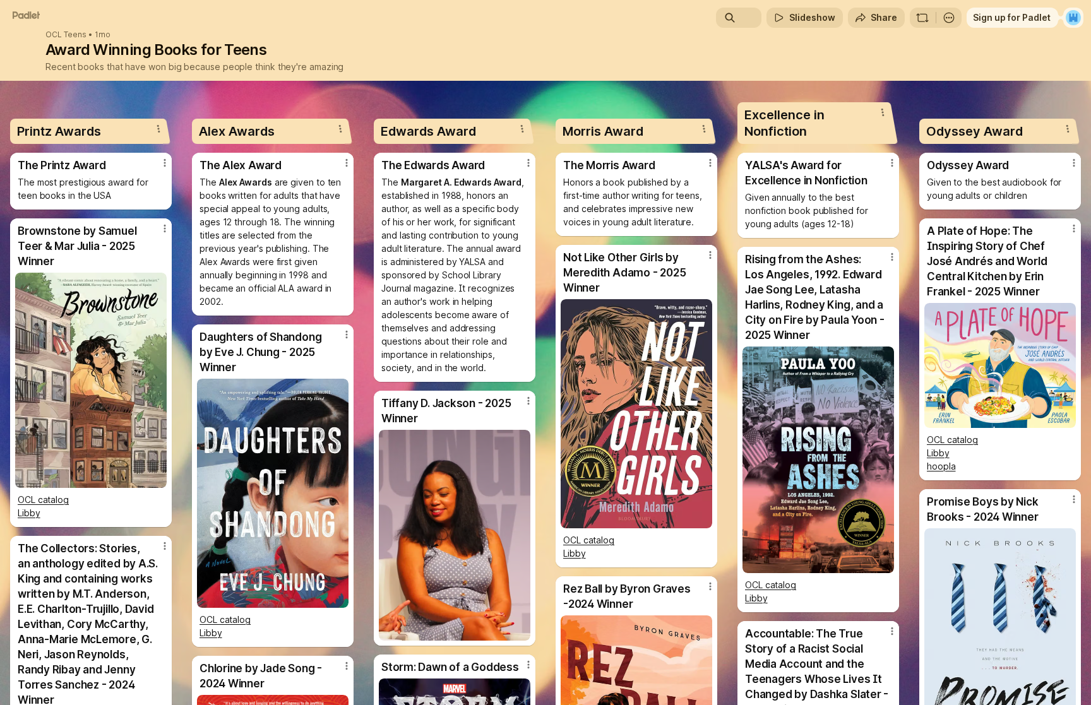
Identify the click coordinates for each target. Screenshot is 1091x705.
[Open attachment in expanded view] (91, 380)
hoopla (941, 466)
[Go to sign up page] (1073, 18)
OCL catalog (43, 499)
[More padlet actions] (949, 18)
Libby (29, 512)
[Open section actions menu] (158, 128)
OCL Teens (65, 34)
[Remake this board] (922, 18)
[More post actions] (165, 163)
